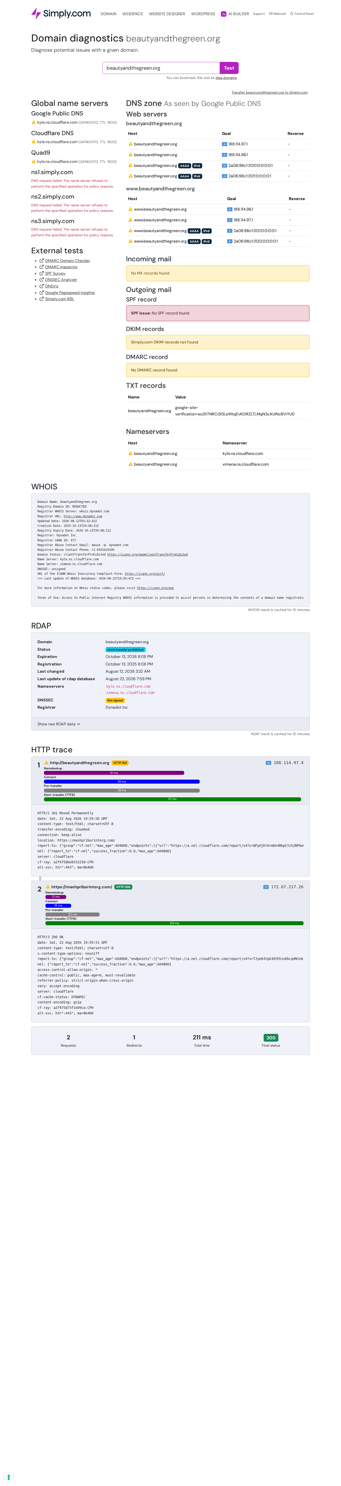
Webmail (279, 14)
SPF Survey (55, 273)
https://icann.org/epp (155, 588)
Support (259, 14)
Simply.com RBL (59, 298)
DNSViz (51, 286)
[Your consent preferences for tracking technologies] (8, 1477)
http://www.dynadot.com (83, 516)
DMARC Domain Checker (67, 260)
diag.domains (226, 77)
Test (229, 68)
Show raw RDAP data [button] (56, 724)
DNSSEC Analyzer (61, 279)
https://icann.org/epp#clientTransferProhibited (147, 554)
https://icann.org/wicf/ (145, 574)
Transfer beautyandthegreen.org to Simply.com (270, 92)
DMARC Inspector (61, 267)
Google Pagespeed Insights (70, 292)
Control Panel (304, 14)
